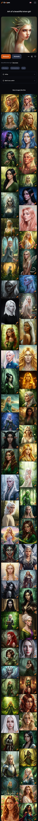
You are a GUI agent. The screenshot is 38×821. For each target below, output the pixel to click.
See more (15, 62)
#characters (15, 68)
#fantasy (5, 68)
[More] (28, 56)
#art (23, 68)
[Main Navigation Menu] (35, 2)
